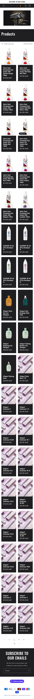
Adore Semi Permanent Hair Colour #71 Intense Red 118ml (25, 142)
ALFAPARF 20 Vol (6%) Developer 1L (25, 247)
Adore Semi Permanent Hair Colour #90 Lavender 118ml (25, 214)
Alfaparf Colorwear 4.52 (8, 627)
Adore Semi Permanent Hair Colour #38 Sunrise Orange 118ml (8, 71)
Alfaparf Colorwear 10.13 (25, 469)
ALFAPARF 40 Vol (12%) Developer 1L (25, 280)
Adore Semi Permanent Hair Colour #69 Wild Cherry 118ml (25, 107)
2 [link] (14, 639)
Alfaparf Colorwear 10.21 (8, 500)
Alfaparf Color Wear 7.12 (24, 377)
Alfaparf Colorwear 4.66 (25, 627)
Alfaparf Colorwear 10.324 (23, 534)
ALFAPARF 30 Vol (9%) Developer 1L (8, 280)
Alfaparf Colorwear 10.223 (23, 501)
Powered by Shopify (25, 695)
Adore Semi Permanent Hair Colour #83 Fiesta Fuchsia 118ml (25, 178)
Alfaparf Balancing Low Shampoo (7, 345)
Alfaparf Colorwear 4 (24, 596)
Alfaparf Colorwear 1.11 (24, 408)
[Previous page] (4, 640)
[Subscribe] (28, 671)
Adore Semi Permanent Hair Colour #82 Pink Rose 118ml (8, 178)
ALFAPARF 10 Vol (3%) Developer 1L (8, 247)
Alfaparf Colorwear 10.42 (8, 566)
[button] (4, 6)
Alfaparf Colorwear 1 (7, 408)
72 (14, 643)
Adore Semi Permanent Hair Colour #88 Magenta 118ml (8, 214)
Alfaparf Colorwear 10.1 (24, 439)
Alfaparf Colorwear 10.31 (8, 533)
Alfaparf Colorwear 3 (7, 596)
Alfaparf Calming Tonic (8, 377)
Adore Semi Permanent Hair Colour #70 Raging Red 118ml (8, 142)
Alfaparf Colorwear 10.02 (8, 439)
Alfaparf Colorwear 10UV (25, 566)
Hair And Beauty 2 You (14, 695)
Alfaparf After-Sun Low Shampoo (8, 313)
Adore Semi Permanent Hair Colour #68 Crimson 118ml (8, 107)
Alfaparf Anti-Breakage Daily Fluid (24, 313)
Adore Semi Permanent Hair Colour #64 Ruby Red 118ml (25, 70)
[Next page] (19, 644)
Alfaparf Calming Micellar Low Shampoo (25, 345)
